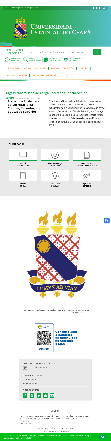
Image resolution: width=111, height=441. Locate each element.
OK (102, 437)
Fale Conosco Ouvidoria (39, 368)
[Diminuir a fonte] (96, 8)
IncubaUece (29, 310)
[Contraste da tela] (103, 8)
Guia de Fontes (30, 379)
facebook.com (25, 395)
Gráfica (61, 310)
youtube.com (45, 395)
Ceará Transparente (23, 164)
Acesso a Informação (32, 375)
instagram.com (32, 395)
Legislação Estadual (55, 185)
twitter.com (39, 395)
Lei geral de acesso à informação (87, 164)
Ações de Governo (87, 185)
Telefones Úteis (30, 383)
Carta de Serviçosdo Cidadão (55, 164)
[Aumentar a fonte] (100, 8)
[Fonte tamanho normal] (93, 8)
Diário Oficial (23, 185)
